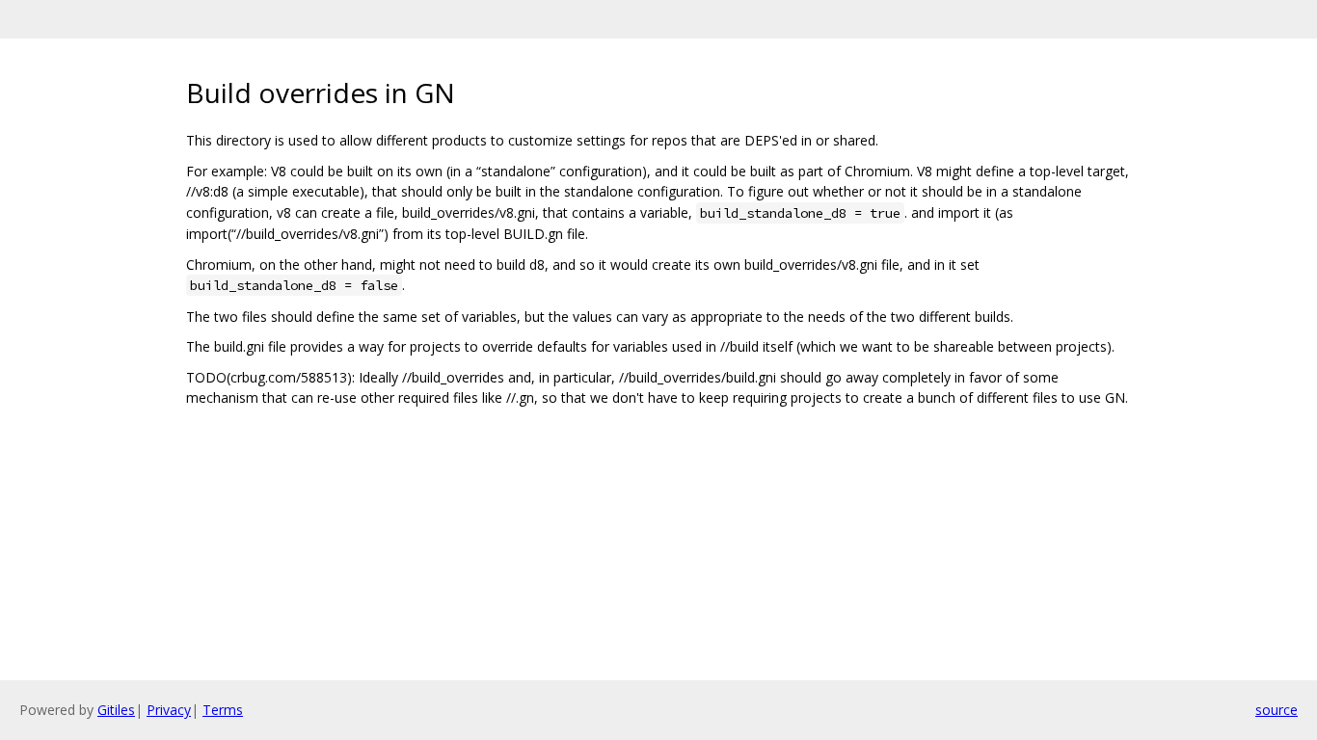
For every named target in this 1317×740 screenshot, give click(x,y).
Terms (222, 709)
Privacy (169, 709)
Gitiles (116, 709)
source (1276, 709)
